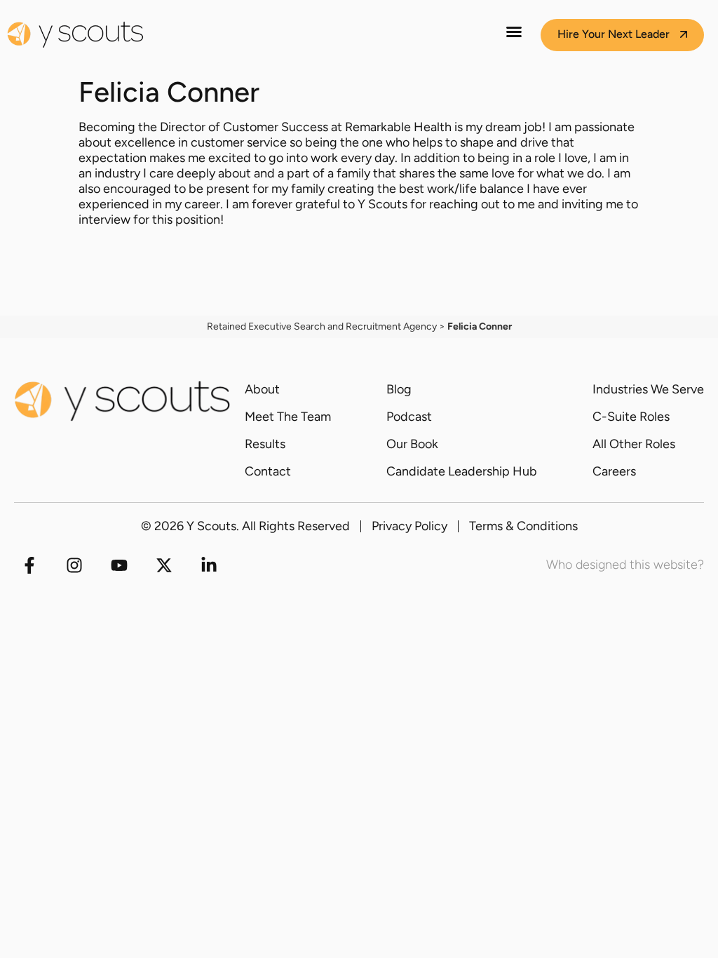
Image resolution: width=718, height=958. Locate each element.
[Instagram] (74, 565)
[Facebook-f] (29, 565)
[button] (514, 31)
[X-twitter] (164, 565)
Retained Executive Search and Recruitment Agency (322, 326)
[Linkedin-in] (209, 565)
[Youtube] (119, 565)
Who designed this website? (625, 564)
